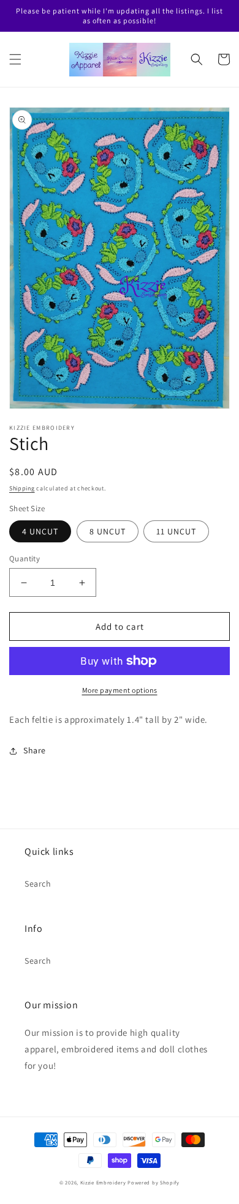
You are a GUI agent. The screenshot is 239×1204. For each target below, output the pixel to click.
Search (38, 883)
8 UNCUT (107, 531)
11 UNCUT (176, 531)
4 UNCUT (40, 531)
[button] (15, 59)
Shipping (22, 488)
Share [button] (34, 750)
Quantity (24, 558)
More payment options (119, 690)
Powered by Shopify (153, 1182)
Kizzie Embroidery (103, 1182)
